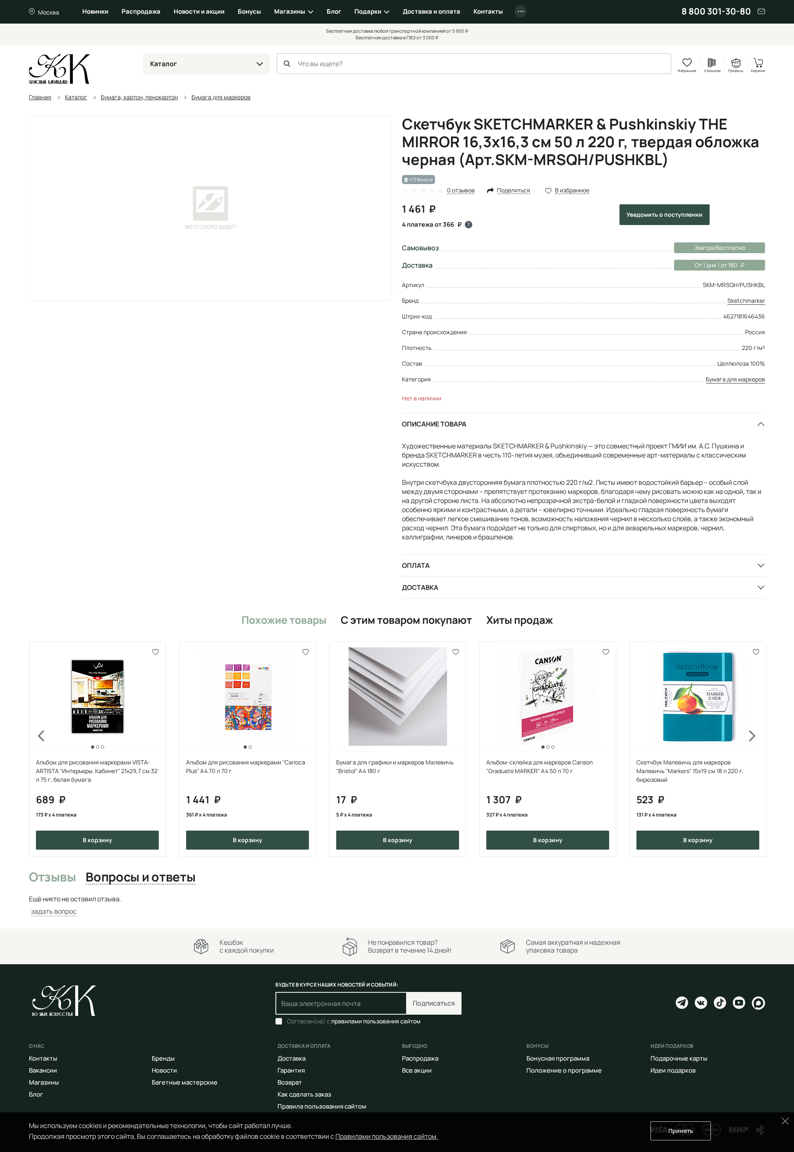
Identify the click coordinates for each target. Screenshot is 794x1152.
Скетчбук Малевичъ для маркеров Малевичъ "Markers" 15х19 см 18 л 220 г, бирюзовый (690, 770)
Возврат (289, 1082)
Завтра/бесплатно (719, 247)
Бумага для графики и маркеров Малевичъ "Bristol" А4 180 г (395, 766)
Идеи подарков (673, 1070)
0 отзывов (461, 190)
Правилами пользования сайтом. (386, 1136)
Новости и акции (199, 11)
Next (757, 749)
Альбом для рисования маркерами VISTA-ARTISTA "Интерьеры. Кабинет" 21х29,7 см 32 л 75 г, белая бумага (97, 770)
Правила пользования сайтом (321, 1106)
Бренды (163, 1058)
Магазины (289, 11)
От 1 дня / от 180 (705, 265)
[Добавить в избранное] (155, 651)
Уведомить (665, 214)
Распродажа (141, 11)
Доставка (420, 587)
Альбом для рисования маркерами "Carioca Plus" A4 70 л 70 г (245, 766)
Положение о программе (564, 1070)
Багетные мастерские (185, 1082)
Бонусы (249, 11)
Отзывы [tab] (52, 877)
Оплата (416, 565)
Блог (334, 11)
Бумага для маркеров (735, 379)
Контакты (488, 11)
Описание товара (434, 424)
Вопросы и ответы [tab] (140, 877)
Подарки (367, 11)
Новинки (95, 11)
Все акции (417, 1070)
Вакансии (43, 1070)
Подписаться (434, 1003)
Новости (164, 1070)
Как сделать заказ (304, 1094)
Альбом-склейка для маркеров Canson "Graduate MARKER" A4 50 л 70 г (539, 766)
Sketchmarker (746, 300)
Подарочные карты (679, 1058)
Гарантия (291, 1070)
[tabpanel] (397, 905)
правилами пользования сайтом (376, 1021)
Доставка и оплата (431, 11)
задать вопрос (54, 911)
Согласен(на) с (354, 1021)
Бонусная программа (557, 1058)
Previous (36, 749)
